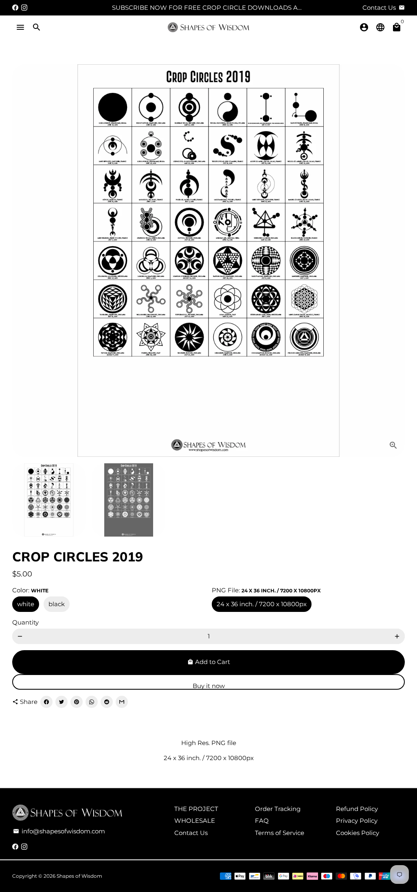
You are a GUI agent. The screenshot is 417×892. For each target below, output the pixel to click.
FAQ (262, 820)
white (25, 604)
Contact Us (191, 833)
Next (394, 260)
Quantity (25, 622)
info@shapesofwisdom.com (59, 831)
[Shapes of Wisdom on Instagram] (24, 7)
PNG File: (266, 590)
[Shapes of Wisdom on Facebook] (15, 7)
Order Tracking (278, 809)
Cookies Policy (357, 833)
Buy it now (209, 686)
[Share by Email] (122, 702)
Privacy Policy (356, 820)
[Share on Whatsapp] (92, 702)
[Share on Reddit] (107, 702)
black (56, 604)
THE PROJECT (196, 809)
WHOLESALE (194, 820)
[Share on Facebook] (46, 702)
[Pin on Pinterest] (76, 702)
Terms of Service (279, 833)
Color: (30, 590)
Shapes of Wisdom (79, 876)
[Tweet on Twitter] (61, 702)
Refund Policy (357, 809)
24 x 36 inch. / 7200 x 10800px (262, 604)
